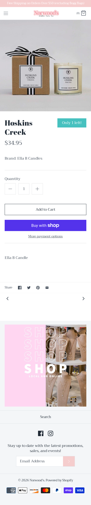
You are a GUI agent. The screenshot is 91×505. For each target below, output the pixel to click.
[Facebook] (40, 433)
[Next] (83, 298)
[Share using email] (47, 287)
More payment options (45, 236)
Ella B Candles (29, 158)
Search (45, 417)
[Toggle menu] (6, 13)
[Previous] (7, 298)
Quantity (12, 178)
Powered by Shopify (59, 480)
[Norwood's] (45, 13)
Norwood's (37, 480)
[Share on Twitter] (29, 287)
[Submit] (69, 461)
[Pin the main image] (38, 287)
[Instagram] (50, 433)
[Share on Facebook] (19, 287)
